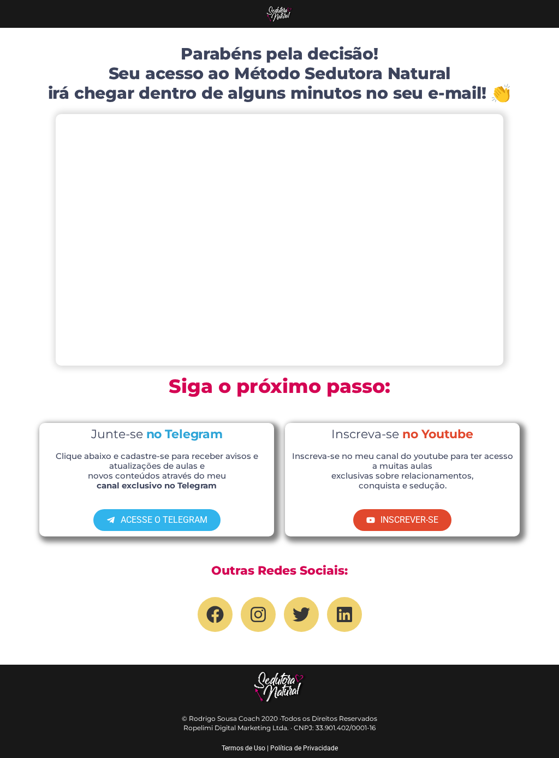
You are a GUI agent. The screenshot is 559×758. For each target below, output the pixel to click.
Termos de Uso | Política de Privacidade (280, 748)
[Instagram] (258, 614)
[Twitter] (301, 614)
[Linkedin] (344, 614)
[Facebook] (215, 614)
